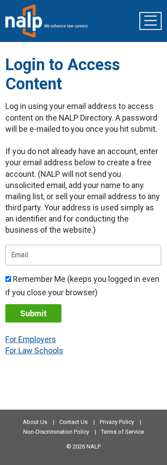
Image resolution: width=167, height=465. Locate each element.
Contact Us (73, 422)
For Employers (30, 339)
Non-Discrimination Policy (56, 431)
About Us (35, 422)
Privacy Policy (117, 422)
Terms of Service (122, 431)
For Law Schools (34, 350)
